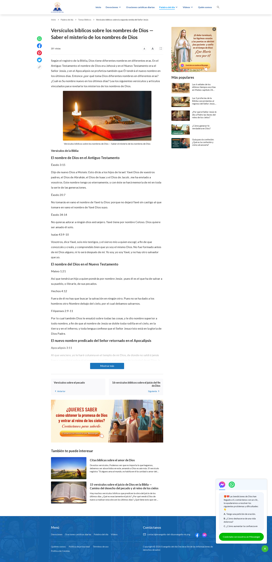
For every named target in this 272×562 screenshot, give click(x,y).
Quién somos (205, 7)
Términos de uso (101, 546)
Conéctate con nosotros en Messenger (241, 536)
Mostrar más (107, 365)
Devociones (112, 7)
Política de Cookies (60, 551)
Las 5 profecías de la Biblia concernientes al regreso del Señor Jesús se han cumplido (203, 101)
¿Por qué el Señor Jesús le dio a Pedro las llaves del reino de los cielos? (204, 114)
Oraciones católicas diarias (140, 7)
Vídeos (186, 7)
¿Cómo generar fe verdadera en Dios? (201, 127)
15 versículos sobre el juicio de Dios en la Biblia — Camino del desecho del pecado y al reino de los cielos (124, 486)
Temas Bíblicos (84, 19)
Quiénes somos (58, 546)
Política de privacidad (79, 546)
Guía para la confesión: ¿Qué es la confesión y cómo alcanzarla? (203, 142)
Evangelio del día (169, 546)
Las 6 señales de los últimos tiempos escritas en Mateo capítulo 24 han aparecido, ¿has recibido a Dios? (204, 87)
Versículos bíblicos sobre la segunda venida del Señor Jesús (122, 19)
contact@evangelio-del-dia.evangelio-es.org (168, 534)
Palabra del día (167, 7)
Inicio (98, 7)
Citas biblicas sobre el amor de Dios (112, 460)
